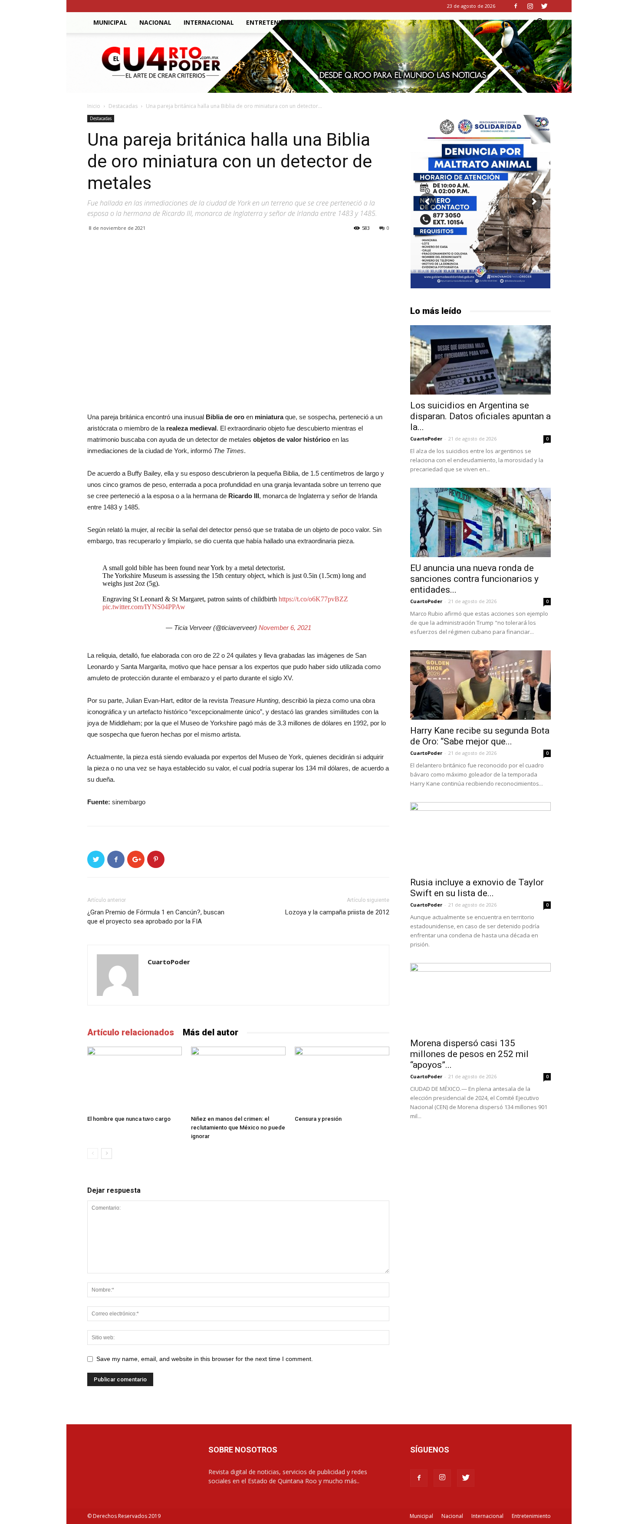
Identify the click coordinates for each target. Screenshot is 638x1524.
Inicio (93, 106)
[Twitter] (544, 6)
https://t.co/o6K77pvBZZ (313, 599)
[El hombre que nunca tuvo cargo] (134, 1079)
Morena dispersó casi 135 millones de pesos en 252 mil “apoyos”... (469, 1054)
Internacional (209, 22)
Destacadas (123, 106)
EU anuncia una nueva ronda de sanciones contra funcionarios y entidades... (474, 579)
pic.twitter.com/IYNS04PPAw (143, 606)
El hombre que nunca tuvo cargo (129, 1119)
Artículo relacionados (130, 1032)
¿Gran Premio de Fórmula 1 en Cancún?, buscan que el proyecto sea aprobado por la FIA (155, 916)
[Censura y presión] (342, 1079)
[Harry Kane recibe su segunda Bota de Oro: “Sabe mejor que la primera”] (480, 685)
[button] (540, 23)
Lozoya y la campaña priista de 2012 (337, 912)
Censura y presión (318, 1119)
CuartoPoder (169, 961)
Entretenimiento (275, 22)
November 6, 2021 (285, 627)
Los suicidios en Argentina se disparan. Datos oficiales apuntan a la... (480, 416)
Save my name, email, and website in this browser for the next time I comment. (204, 1358)
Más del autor (210, 1032)
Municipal (110, 22)
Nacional (155, 22)
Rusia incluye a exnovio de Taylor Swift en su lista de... (477, 887)
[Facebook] (515, 6)
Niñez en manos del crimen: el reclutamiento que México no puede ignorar (238, 1127)
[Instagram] (529, 6)
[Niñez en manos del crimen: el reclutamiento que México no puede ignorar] (238, 1079)
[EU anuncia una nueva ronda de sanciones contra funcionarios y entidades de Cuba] (480, 522)
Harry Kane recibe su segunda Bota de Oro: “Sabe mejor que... (479, 736)
